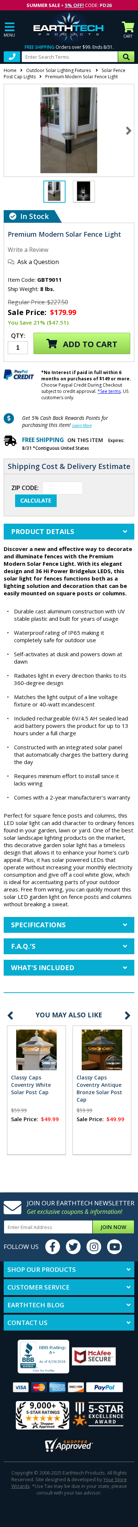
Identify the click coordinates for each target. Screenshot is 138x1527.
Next (129, 130)
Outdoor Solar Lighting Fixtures (59, 70)
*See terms (109, 391)
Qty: (18, 336)
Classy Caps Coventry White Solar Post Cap (31, 1085)
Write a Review (28, 250)
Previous (10, 1015)
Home (10, 70)
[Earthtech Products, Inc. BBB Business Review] (37, 1357)
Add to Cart (89, 343)
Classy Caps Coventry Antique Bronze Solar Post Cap (99, 1088)
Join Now (113, 1226)
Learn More (82, 425)
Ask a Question (38, 262)
